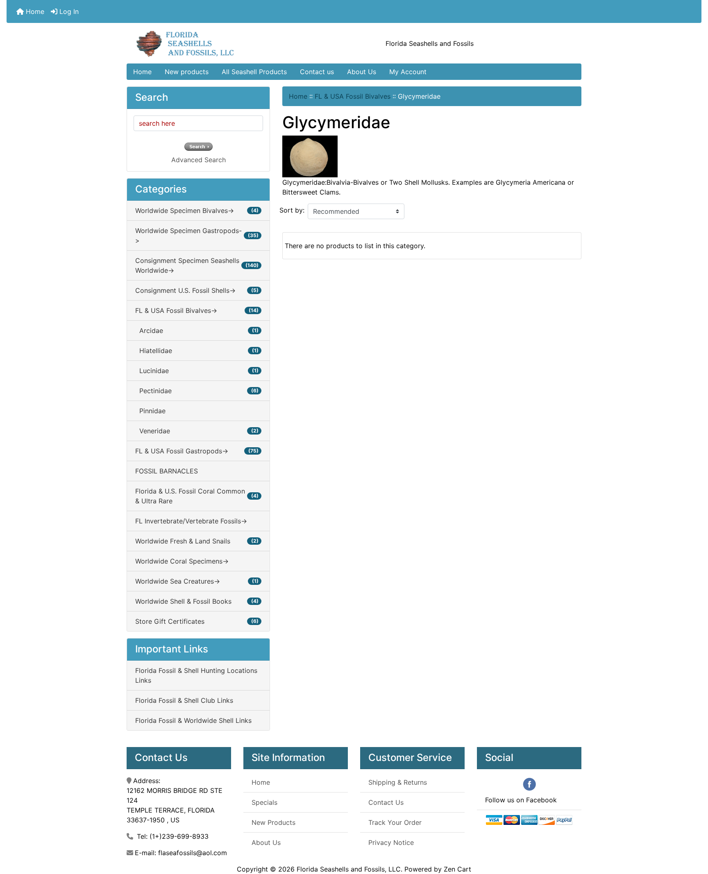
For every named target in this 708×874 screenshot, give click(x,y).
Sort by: (291, 210)
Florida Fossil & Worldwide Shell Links (193, 720)
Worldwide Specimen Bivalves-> (197, 210)
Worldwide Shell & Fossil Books (197, 601)
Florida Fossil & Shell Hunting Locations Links (196, 675)
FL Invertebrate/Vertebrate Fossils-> (191, 521)
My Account (408, 72)
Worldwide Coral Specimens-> (182, 561)
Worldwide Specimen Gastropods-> (197, 235)
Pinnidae (150, 411)
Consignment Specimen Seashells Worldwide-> (197, 265)
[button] (692, 833)
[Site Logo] (202, 43)
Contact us (317, 72)
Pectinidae (197, 391)
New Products (273, 822)
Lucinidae (197, 371)
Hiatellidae (197, 350)
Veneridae (197, 431)
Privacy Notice (391, 842)
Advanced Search (198, 160)
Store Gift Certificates (197, 621)
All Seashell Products (254, 72)
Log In (68, 11)
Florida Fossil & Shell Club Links (184, 700)
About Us (361, 72)
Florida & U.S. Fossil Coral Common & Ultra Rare (197, 496)
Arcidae (197, 330)
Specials (264, 802)
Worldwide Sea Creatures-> (197, 581)
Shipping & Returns (397, 782)
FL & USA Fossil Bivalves (352, 96)
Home (34, 11)
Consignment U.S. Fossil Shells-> (197, 290)
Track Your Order (395, 822)
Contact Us (386, 802)
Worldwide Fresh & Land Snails (197, 541)
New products (187, 72)
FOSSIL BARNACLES (166, 471)
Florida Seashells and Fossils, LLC (349, 869)
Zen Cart (457, 869)
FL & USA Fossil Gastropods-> (197, 451)
